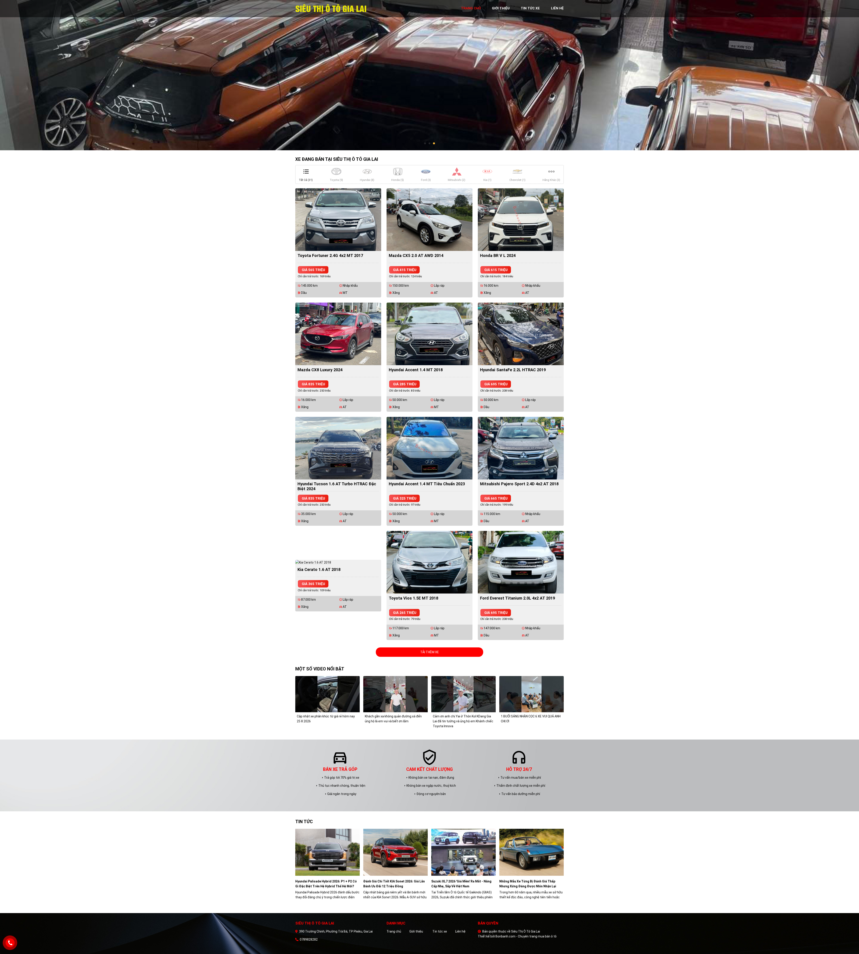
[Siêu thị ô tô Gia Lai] (331, 8)
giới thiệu (501, 8)
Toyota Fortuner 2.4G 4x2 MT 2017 (330, 255)
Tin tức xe (439, 931)
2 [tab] (429, 143)
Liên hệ (460, 931)
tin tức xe (530, 8)
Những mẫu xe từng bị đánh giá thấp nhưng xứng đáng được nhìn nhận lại (527, 884)
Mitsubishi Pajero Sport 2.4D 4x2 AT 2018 (519, 483)
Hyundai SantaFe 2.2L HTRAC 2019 (513, 369)
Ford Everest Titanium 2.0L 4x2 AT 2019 (517, 598)
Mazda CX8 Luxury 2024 (320, 369)
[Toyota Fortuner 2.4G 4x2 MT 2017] (338, 219)
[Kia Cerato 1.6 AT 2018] (313, 562)
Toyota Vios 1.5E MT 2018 (413, 598)
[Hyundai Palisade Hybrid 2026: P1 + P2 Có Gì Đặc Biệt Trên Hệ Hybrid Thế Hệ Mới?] (327, 852)
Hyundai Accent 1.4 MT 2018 (416, 369)
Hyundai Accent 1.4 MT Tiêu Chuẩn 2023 (427, 483)
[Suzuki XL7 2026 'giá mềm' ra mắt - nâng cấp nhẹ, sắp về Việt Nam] (463, 852)
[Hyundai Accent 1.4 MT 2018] (429, 333)
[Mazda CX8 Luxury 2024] (338, 333)
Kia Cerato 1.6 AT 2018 (319, 569)
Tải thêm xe (429, 652)
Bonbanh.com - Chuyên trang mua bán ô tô (526, 936)
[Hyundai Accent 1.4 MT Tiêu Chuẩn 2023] (429, 447)
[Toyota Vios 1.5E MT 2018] (429, 562)
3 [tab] (434, 143)
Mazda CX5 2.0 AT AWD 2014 (416, 255)
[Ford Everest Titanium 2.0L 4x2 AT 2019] (521, 562)
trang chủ (471, 8)
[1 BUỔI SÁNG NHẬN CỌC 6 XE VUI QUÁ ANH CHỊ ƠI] (531, 694)
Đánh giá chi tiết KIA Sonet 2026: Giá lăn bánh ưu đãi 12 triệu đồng (394, 884)
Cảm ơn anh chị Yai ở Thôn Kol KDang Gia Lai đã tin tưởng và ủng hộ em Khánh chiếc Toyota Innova (463, 721)
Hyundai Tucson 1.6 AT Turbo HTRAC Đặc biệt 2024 (337, 486)
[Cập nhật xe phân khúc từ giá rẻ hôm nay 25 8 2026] (327, 694)
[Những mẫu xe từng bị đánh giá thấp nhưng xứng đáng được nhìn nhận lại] (531, 852)
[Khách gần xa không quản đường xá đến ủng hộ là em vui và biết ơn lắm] (395, 694)
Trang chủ (394, 931)
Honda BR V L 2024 (498, 255)
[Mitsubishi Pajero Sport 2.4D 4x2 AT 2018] (521, 447)
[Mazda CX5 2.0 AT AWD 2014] (429, 219)
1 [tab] (425, 143)
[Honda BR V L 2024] (521, 219)
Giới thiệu (416, 931)
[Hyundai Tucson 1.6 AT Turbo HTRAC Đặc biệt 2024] (338, 447)
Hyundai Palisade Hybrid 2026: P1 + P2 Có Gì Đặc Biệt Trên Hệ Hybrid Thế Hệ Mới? (326, 884)
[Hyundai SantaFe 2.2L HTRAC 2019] (521, 333)
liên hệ (557, 8)
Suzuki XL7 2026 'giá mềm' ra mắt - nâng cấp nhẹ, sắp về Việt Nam (461, 884)
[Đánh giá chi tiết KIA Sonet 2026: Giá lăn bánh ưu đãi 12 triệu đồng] (395, 852)
